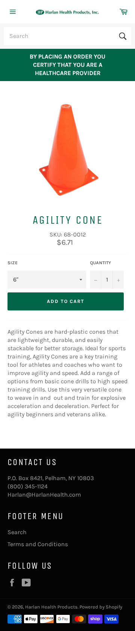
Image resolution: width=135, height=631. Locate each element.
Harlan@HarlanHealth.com (44, 494)
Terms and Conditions (38, 544)
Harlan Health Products (51, 607)
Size (13, 262)
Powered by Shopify (101, 607)
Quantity (100, 262)
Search (17, 532)
